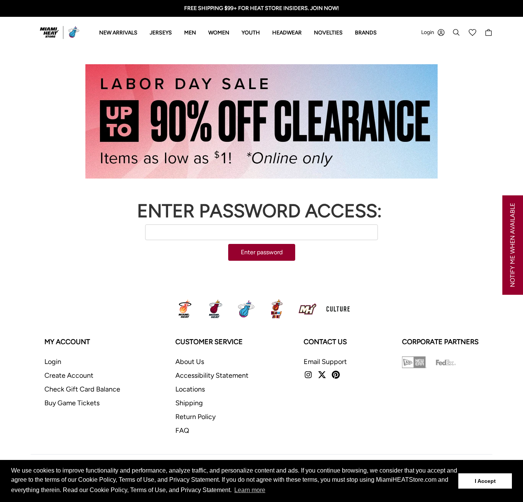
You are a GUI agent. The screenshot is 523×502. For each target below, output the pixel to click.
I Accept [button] (485, 481)
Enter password (262, 252)
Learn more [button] (249, 490)
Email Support (325, 361)
